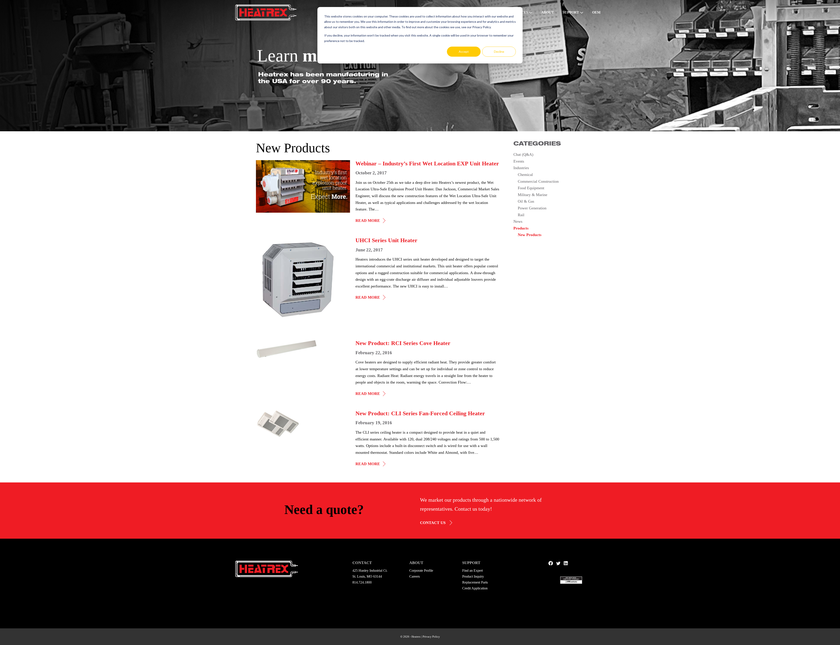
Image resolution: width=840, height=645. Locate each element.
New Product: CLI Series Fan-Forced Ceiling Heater (420, 413)
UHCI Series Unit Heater (386, 240)
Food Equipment (531, 188)
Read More (371, 221)
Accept (464, 51)
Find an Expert (472, 570)
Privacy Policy (431, 636)
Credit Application (475, 588)
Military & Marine (532, 195)
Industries (521, 168)
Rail (521, 215)
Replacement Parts (475, 582)
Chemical (525, 174)
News (517, 221)
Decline (499, 51)
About (547, 12)
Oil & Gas (526, 201)
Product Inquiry (473, 576)
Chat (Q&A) (523, 154)
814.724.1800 (362, 582)
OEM (596, 12)
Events (518, 161)
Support (571, 12)
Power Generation (532, 208)
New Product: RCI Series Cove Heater (402, 343)
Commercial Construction (538, 181)
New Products (529, 235)
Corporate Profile (421, 570)
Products (520, 228)
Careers (414, 576)
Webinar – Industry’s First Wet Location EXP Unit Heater (427, 163)
